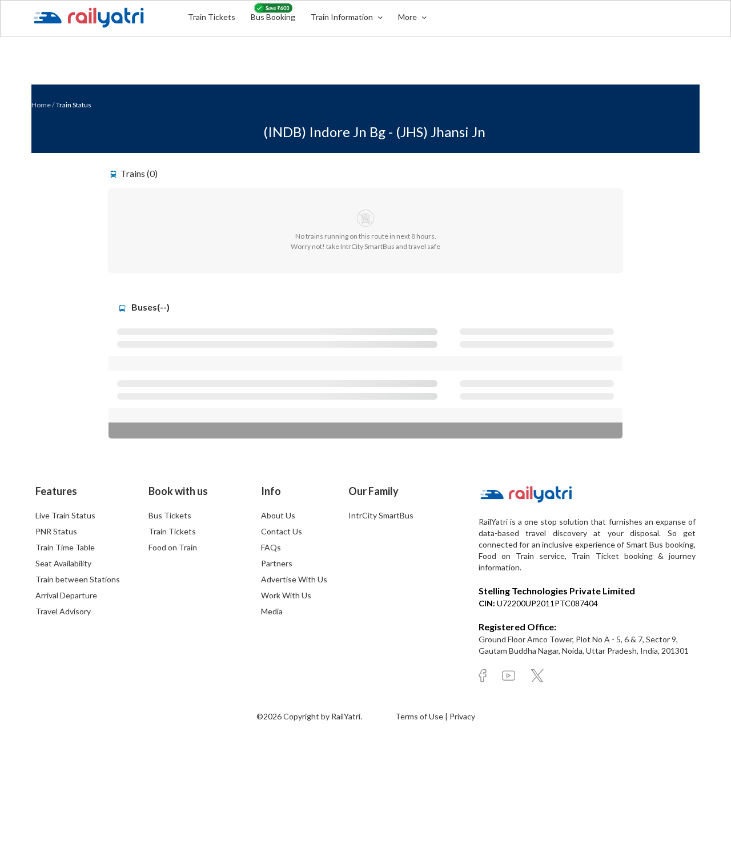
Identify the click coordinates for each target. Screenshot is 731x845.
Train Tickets (211, 17)
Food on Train (172, 547)
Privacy (462, 716)
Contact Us (281, 531)
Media (272, 611)
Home (41, 104)
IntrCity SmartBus (380, 515)
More (408, 17)
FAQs (271, 547)
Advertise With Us (294, 579)
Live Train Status (65, 515)
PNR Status (56, 531)
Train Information (343, 17)
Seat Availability (63, 563)
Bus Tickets (169, 515)
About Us (278, 515)
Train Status (73, 104)
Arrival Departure (66, 595)
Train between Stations (77, 579)
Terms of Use (420, 716)
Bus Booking (273, 17)
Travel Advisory (63, 611)
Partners (276, 563)
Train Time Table (65, 547)
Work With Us (286, 595)
